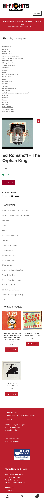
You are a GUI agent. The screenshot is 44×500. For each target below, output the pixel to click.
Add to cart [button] (12, 350)
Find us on (12, 439)
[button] (38, 121)
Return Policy (9, 487)
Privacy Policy (9, 490)
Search (22, 496)
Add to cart (9, 182)
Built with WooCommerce (26, 415)
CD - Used (15, 196)
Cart (33, 494)
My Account (7, 496)
